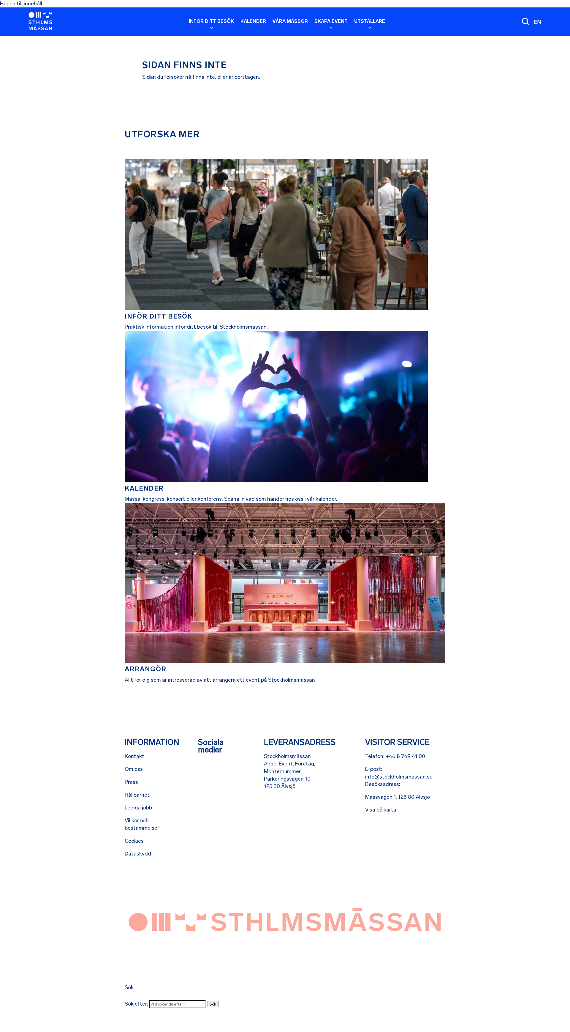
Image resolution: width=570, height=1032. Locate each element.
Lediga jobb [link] (138, 807)
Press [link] (131, 782)
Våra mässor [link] (290, 21)
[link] (40, 21)
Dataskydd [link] (138, 853)
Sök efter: (136, 1004)
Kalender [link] (253, 21)
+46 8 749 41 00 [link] (405, 756)
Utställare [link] (369, 21)
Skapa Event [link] (331, 21)
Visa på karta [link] (380, 809)
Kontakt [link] (134, 756)
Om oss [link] (134, 769)
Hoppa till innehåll (21, 3)
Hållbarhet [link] (137, 795)
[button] (212, 1004)
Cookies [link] (134, 841)
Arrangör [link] (145, 669)
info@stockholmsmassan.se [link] (399, 776)
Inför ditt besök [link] (211, 21)
